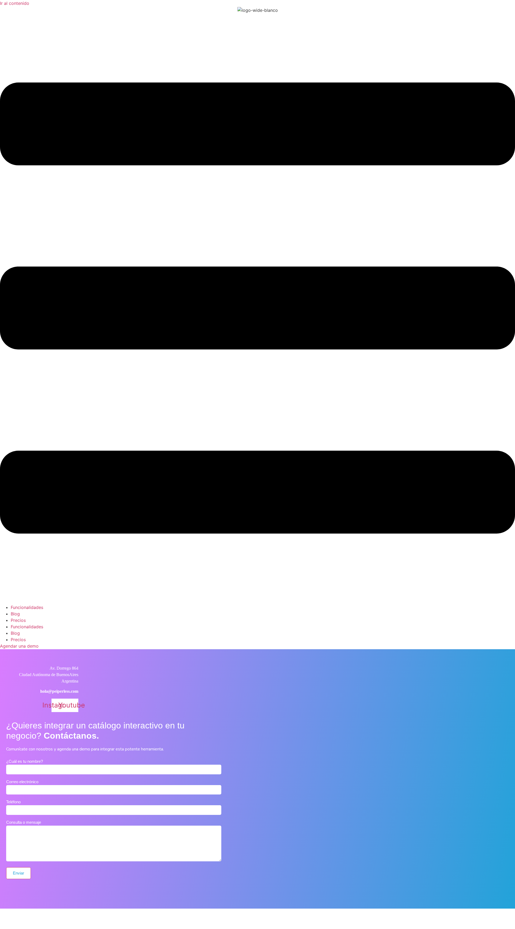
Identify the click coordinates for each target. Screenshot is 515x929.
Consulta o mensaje (23, 822)
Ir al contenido (14, 3)
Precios (18, 620)
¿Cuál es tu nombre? (24, 761)
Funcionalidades (27, 607)
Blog (15, 613)
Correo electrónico (22, 782)
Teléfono (13, 802)
